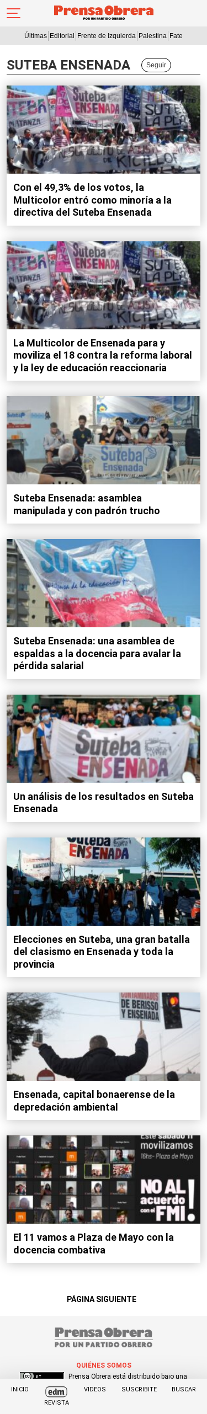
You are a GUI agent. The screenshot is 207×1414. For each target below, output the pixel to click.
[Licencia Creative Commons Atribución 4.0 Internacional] (42, 1376)
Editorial (62, 36)
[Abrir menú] (13, 13)
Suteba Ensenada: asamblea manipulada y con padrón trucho (86, 504)
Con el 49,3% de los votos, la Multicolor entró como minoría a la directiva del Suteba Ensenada (92, 200)
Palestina (153, 36)
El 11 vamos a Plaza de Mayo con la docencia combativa (93, 1243)
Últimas (35, 36)
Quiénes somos (103, 1365)
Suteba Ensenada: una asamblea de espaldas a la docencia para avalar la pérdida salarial (97, 653)
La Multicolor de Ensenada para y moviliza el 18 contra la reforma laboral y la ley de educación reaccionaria (102, 355)
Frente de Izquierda (106, 36)
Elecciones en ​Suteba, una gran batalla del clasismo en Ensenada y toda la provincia (101, 951)
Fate (176, 36)
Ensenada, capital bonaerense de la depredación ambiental (94, 1100)
